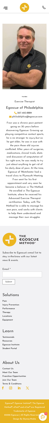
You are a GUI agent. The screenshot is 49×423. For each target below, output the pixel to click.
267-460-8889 (24, 113)
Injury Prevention (10, 305)
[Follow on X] (27, 388)
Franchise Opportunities (14, 376)
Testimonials (8, 337)
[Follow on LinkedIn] (19, 388)
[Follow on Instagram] (10, 388)
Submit (8, 282)
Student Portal (9, 348)
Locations (7, 316)
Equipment (7, 320)
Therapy (6, 312)
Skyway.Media (29, 419)
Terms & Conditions (12, 384)
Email (6, 269)
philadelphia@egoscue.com (27, 117)
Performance (8, 309)
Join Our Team (9, 380)
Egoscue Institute (10, 345)
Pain (4, 301)
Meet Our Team (10, 372)
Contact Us (7, 369)
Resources (7, 341)
